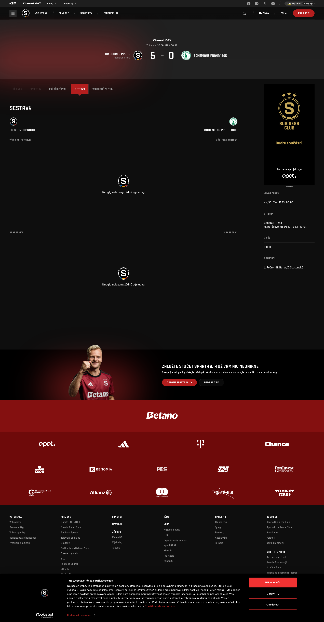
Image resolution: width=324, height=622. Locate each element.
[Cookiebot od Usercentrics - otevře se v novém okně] (45, 615)
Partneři (270, 537)
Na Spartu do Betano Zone (75, 548)
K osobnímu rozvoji (276, 562)
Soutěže (65, 542)
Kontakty (168, 560)
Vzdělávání (221, 537)
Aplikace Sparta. (70, 532)
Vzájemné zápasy (102, 88)
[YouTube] (273, 4)
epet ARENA (170, 545)
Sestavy (80, 88)
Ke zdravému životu (276, 556)
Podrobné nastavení (79, 615)
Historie (168, 550)
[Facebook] (249, 4)
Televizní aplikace (70, 537)
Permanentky (16, 527)
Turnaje (219, 542)
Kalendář (117, 537)
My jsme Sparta (172, 529)
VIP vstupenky (17, 532)
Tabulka (116, 547)
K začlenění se (274, 567)
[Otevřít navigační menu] (12, 13)
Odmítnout (272, 604)
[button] (41, 13)
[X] (265, 4)
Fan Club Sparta (69, 563)
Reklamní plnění (275, 542)
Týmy (218, 527)
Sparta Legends (69, 553)
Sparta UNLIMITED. (71, 521)
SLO (63, 558)
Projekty (219, 532)
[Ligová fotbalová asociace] (13, 3)
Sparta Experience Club (279, 527)
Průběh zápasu (58, 88)
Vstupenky (15, 521)
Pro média (169, 555)
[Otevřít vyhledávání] (244, 13)
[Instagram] (257, 4)
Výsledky (117, 542)
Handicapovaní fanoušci (22, 537)
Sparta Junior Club (71, 527)
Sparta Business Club (278, 521)
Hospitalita (272, 532)
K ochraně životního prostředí (282, 572)
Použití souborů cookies (160, 606)
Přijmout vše (272, 582)
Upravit (271, 593)
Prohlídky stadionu (19, 542)
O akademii (221, 521)
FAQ (166, 534)
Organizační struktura (175, 539)
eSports (65, 568)
